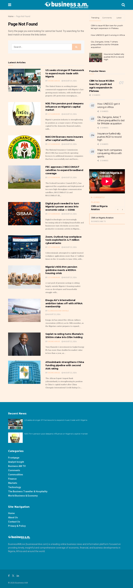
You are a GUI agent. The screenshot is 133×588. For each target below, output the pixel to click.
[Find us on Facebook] (9, 576)
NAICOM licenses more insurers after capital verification (64, 138)
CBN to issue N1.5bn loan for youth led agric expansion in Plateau (107, 26)
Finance (12, 478)
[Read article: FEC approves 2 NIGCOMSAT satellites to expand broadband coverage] (24, 177)
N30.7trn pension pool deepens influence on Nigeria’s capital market (64, 106)
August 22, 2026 (70, 341)
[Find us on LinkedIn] (18, 576)
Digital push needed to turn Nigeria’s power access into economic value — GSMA (62, 206)
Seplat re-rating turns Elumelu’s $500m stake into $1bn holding (64, 336)
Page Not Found (23, 16)
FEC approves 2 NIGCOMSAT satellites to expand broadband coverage (64, 170)
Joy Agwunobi (54, 114)
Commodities (15, 474)
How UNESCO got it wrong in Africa (108, 35)
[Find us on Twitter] (13, 576)
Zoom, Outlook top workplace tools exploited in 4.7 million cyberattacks (63, 240)
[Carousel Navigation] (120, 209)
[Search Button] (123, 5)
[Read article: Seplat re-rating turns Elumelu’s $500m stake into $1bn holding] (24, 344)
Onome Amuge (54, 81)
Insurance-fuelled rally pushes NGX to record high (114, 57)
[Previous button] (117, 209)
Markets (12, 483)
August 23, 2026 (70, 81)
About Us (13, 517)
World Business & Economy (23, 495)
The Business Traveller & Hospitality (27, 491)
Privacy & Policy (17, 526)
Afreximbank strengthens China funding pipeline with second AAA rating (64, 365)
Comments (14, 470)
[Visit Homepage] (66, 5)
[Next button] (122, 209)
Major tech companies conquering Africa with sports (109, 153)
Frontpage (13, 457)
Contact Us (14, 521)
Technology (14, 487)
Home (10, 16)
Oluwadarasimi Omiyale (58, 311)
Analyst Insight (16, 462)
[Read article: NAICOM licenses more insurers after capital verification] (24, 147)
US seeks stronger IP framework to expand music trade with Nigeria (64, 73)
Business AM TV (17, 466)
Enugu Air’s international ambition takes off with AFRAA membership (64, 303)
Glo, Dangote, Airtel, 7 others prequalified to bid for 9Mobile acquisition (104, 44)
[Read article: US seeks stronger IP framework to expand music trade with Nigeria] (24, 80)
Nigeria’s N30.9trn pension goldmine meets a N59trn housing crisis (61, 270)
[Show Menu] (9, 5)
